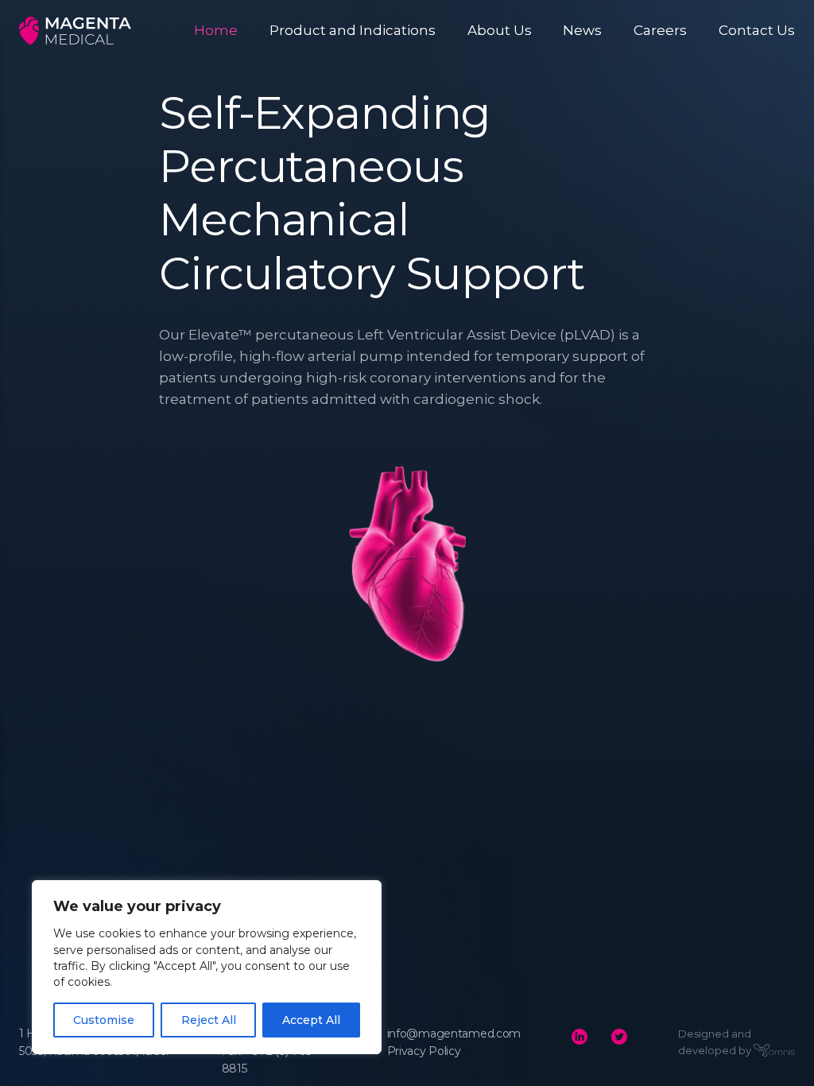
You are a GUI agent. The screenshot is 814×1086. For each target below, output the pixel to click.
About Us (499, 30)
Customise (103, 1020)
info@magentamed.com (454, 1033)
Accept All (311, 1020)
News (582, 30)
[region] (207, 967)
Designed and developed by (714, 1042)
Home (216, 30)
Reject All (208, 1020)
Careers (660, 30)
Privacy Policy (424, 1051)
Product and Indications (352, 30)
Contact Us (757, 30)
